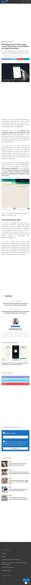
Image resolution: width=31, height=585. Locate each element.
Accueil (4, 51)
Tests (10, 461)
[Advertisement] (15, 21)
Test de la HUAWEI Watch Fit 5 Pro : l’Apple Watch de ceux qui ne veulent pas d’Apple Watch (18, 482)
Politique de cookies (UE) (7, 567)
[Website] (10, 329)
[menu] (27, 2)
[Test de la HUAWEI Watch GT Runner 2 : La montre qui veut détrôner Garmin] (5, 489)
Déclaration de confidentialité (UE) (10, 559)
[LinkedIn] (21, 329)
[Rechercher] (23, 2)
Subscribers (25, 383)
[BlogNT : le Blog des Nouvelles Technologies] (5, 1)
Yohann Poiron (18, 55)
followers (26, 377)
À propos (4, 553)
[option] (15, 355)
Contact (4, 556)
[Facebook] (12, 329)
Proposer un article (7, 570)
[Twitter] (14, 329)
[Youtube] (18, 329)
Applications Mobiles (7, 41)
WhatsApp (14, 56)
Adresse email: (10, 433)
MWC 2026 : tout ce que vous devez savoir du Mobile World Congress (14, 563)
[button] (27, 583)
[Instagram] (16, 329)
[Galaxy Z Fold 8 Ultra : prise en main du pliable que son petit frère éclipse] (5, 463)
